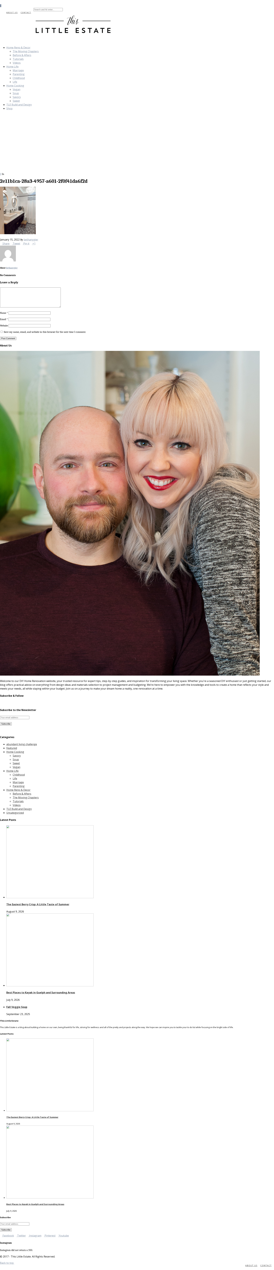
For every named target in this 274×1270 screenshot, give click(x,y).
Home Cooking (15, 85)
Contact (26, 12)
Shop (9, 108)
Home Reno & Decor (18, 47)
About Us (12, 12)
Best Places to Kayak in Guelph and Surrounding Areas (40, 992)
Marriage (18, 70)
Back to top (7, 1263)
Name (4, 313)
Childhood (19, 78)
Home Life (12, 66)
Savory (17, 97)
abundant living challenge (21, 744)
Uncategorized (15, 812)
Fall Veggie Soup (16, 1007)
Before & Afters (22, 55)
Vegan (16, 89)
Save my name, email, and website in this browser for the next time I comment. (45, 332)
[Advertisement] (137, 148)
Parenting (19, 74)
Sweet (16, 101)
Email (4, 319)
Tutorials (18, 59)
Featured (11, 748)
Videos (17, 63)
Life (15, 82)
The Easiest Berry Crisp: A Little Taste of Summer (37, 904)
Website (4, 325)
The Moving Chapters (26, 51)
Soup (16, 93)
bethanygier (31, 239)
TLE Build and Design (19, 104)
